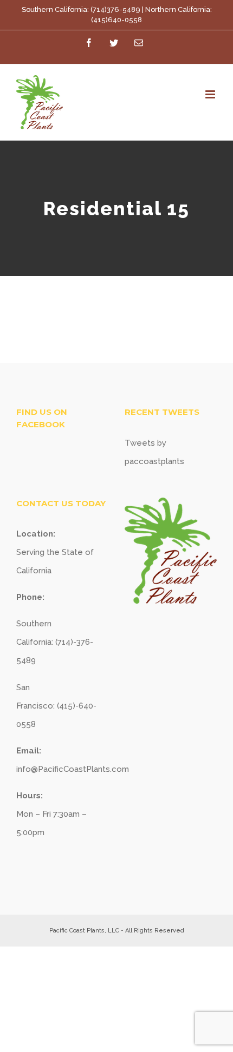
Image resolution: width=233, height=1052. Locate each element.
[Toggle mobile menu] (211, 94)
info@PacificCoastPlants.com (72, 769)
